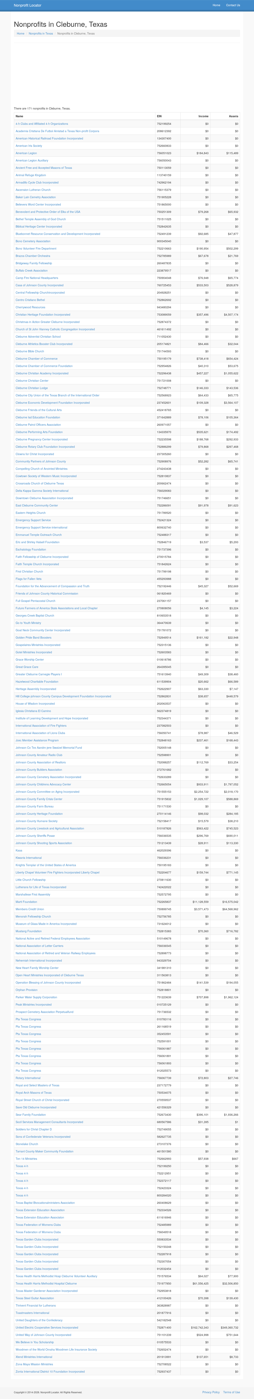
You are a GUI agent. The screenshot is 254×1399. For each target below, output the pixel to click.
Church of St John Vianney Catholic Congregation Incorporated (55, 329)
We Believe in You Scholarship (35, 1342)
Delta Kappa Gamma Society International (42, 491)
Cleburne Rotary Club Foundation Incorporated (45, 447)
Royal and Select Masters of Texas (37, 1085)
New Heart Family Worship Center (37, 968)
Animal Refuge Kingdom (31, 175)
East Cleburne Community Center (37, 505)
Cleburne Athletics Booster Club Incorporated (44, 344)
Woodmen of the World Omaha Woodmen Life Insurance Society (56, 1349)
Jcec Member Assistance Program (37, 740)
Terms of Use (231, 1392)
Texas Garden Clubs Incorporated (37, 1239)
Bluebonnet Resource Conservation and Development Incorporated (58, 234)
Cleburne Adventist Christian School (38, 336)
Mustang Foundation (29, 931)
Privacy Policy (211, 1392)
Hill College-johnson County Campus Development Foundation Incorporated (63, 696)
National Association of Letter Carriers (39, 946)
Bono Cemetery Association (33, 241)
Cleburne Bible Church (30, 351)
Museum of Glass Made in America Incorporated (46, 924)
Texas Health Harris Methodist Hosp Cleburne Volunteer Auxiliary (56, 1276)
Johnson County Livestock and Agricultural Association (50, 828)
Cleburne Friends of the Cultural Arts (39, 410)
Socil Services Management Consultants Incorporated (49, 1122)
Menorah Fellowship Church (33, 916)
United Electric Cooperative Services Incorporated (47, 1327)
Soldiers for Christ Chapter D (34, 1129)
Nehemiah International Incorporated (39, 960)
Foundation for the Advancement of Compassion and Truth (52, 586)
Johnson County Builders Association (39, 770)
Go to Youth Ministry (28, 623)
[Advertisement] (127, 74)
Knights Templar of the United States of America (46, 865)
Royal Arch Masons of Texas (34, 1092)
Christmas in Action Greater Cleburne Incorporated (48, 322)
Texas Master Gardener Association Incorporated (47, 1291)
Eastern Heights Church (31, 513)
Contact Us (233, 5)
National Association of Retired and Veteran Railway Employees (55, 953)
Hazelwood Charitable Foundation (37, 681)
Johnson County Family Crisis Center (39, 799)
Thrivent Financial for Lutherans (36, 1305)
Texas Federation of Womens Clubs (38, 1225)
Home (216, 5)
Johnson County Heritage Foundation (39, 814)
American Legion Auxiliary (32, 160)
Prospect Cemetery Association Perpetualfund (44, 1012)
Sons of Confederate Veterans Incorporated (43, 1137)
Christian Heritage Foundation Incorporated (43, 314)
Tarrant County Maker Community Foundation (44, 1151)
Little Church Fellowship (31, 880)
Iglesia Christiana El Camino (33, 711)
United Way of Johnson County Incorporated (43, 1335)
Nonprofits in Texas (41, 33)
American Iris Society (29, 146)
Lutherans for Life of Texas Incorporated (41, 887)
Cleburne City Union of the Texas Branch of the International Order (57, 395)
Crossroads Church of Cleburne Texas (40, 483)
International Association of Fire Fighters (41, 725)
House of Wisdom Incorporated (35, 703)
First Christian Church (29, 571)
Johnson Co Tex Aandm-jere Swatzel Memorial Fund (49, 747)
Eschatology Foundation (31, 549)
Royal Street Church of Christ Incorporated (42, 1100)
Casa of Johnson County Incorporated (40, 285)
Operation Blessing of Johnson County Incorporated (48, 982)
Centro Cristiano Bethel (30, 300)
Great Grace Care (27, 667)
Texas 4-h (22, 1166)
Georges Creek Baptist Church (35, 615)
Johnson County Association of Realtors (41, 762)
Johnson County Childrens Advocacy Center (43, 784)
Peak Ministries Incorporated (34, 1004)
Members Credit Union (30, 909)
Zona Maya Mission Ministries (34, 1364)
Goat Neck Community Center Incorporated (43, 630)
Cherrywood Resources (30, 307)
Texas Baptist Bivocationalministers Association (45, 1203)
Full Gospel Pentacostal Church (35, 601)
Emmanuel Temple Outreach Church (39, 535)
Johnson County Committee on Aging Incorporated (47, 792)
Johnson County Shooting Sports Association (44, 843)
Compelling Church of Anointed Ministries (41, 469)
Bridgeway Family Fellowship (34, 263)
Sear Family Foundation (31, 1115)
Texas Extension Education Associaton (40, 1217)
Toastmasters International (32, 1313)
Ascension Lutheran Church (33, 190)
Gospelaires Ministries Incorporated (38, 645)
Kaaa (19, 850)
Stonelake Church (27, 1144)
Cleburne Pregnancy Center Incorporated (42, 439)
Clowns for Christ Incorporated (35, 454)
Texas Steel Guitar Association (35, 1298)
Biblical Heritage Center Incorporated (39, 226)
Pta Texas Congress (28, 1019)
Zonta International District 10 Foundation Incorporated (50, 1371)
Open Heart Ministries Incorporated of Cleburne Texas (50, 975)
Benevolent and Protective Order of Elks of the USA (48, 212)
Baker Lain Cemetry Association (36, 197)
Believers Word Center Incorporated (38, 204)
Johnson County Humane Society (37, 821)
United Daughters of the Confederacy (39, 1320)
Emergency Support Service (33, 520)
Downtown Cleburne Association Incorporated (44, 498)
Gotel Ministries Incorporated (34, 652)
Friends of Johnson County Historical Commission (47, 593)
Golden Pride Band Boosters (33, 637)
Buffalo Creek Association (32, 270)
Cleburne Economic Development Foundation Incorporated (53, 403)
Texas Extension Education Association (40, 1210)
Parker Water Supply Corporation (36, 997)
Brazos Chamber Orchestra (33, 256)
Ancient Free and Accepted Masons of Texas (44, 168)
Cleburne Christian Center (32, 380)
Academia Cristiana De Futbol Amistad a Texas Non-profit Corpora (57, 131)
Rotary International (28, 1078)
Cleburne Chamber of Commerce (37, 358)
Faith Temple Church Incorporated (37, 564)
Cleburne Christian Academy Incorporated (42, 373)
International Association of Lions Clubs (40, 733)
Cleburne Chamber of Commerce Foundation (44, 366)
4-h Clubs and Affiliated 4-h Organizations (42, 124)
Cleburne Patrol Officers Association (38, 425)
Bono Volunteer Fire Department (36, 248)
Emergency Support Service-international (41, 527)
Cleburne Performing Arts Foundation (39, 432)
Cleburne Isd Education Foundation (38, 417)
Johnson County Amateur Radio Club (39, 755)
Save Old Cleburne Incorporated (36, 1107)
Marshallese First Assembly (33, 894)
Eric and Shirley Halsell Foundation (38, 542)
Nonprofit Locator (27, 5)
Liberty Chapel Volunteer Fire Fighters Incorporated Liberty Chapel (57, 872)
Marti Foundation (26, 902)
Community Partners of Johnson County (41, 461)
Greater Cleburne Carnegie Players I (39, 674)
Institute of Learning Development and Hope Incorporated (52, 718)
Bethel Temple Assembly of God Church (41, 219)
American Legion (26, 153)
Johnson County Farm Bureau (35, 806)
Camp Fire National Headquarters (37, 278)
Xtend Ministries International (34, 1357)
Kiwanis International (29, 858)
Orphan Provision (27, 990)
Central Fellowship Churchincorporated (40, 292)
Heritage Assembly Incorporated (36, 689)
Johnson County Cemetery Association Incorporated (48, 777)
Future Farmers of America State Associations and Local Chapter (57, 608)
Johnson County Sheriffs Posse (35, 836)
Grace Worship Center (30, 659)
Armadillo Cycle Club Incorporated (37, 182)
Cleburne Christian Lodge (32, 388)
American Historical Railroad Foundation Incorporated (49, 138)
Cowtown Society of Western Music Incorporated (46, 476)
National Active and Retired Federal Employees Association (53, 938)
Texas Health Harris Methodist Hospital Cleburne (46, 1283)
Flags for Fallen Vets (28, 579)
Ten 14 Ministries (26, 1159)
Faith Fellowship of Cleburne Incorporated (42, 557)
